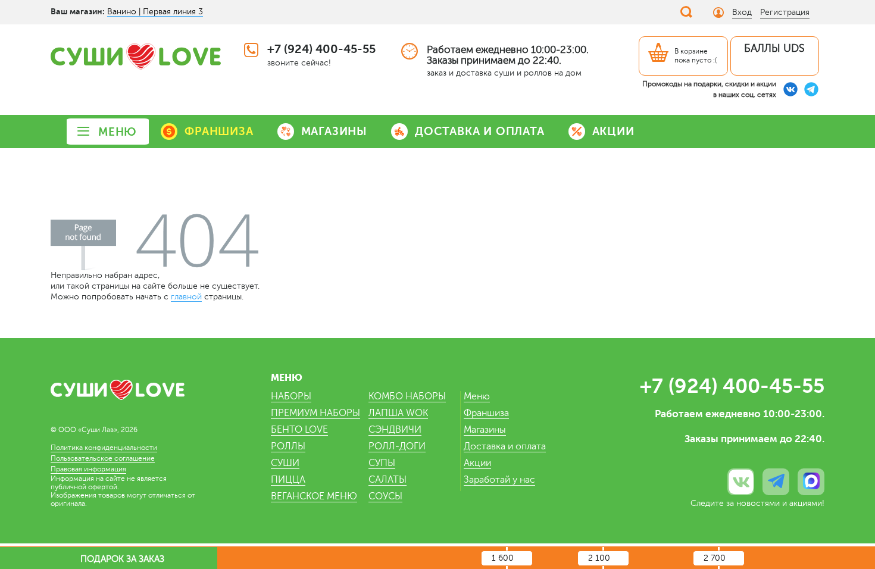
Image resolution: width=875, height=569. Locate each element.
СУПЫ (381, 463)
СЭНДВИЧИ (394, 429)
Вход (742, 12)
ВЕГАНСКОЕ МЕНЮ (314, 496)
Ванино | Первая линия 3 (155, 11)
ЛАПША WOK (398, 413)
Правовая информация (88, 469)
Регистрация (785, 12)
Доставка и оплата (505, 446)
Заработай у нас (499, 479)
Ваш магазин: (78, 11)
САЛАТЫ (387, 479)
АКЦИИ (613, 131)
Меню (477, 396)
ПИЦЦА (288, 479)
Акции (477, 463)
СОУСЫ (385, 496)
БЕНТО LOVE (299, 429)
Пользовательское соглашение (103, 458)
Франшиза (486, 413)
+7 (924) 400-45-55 (321, 49)
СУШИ (285, 463)
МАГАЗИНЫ (334, 131)
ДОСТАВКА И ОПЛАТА (480, 131)
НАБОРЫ (291, 396)
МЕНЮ (117, 132)
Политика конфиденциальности (104, 447)
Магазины (485, 429)
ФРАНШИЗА (219, 131)
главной (186, 296)
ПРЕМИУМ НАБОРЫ (315, 413)
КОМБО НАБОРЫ (407, 396)
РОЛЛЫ (288, 446)
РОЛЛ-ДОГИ (397, 446)
